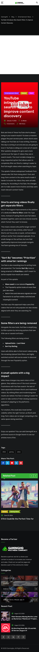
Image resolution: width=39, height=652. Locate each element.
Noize (24, 121)
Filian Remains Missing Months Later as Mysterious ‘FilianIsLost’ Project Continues (24, 619)
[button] (31, 475)
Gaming (11, 452)
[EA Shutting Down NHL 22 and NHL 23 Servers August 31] (5, 627)
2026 (4, 452)
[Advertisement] (19, 54)
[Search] (37, 3)
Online (18, 452)
